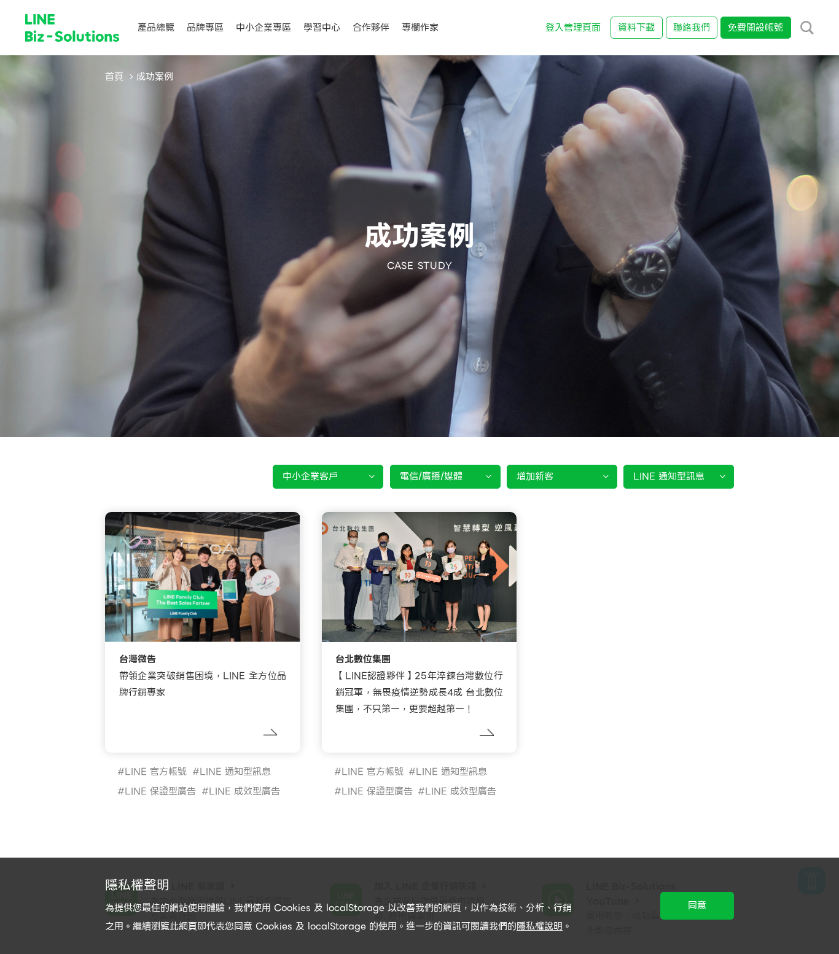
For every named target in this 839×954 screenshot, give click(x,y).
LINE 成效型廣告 (244, 791)
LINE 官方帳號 (156, 771)
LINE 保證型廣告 (160, 791)
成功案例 (154, 76)
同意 (697, 905)
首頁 (114, 76)
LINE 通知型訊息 (235, 771)
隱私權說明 (540, 926)
